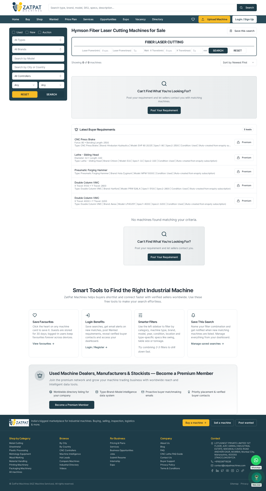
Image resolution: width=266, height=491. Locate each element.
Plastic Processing (18, 450)
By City (63, 443)
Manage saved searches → (207, 343)
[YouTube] (227, 470)
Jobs (112, 454)
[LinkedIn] (217, 470)
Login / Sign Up (244, 19)
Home (15, 19)
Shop (40, 19)
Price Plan (71, 19)
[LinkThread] (242, 470)
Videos (63, 468)
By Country (65, 446)
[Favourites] (193, 19)
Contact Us (166, 457)
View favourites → (43, 343)
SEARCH (52, 94)
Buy (28, 19)
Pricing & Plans (117, 443)
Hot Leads (65, 457)
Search (250, 7)
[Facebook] (212, 470)
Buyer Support (167, 461)
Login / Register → (96, 347)
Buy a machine (194, 422)
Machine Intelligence (70, 454)
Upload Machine (217, 19)
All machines (15, 472)
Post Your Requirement (164, 110)
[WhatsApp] (237, 470)
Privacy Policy (167, 464)
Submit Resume (118, 457)
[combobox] (38, 40)
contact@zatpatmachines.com (229, 465)
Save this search (244, 30)
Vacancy (140, 19)
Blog (162, 446)
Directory (157, 19)
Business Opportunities (121, 450)
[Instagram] (232, 470)
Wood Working (16, 457)
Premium (246, 142)
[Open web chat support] (257, 477)
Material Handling (18, 461)
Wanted (53, 19)
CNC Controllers (68, 450)
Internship (115, 461)
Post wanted (246, 422)
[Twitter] (222, 470)
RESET (25, 94)
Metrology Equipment (20, 454)
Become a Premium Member (71, 404)
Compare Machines (69, 461)
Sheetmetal (15, 446)
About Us (165, 443)
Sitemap (234, 483)
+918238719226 (222, 461)
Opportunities (108, 19)
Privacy (244, 483)
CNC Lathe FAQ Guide (171, 454)
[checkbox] (13, 32)
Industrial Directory (69, 464)
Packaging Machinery (20, 468)
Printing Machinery (18, 464)
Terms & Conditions (170, 468)
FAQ (162, 450)
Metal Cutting (16, 443)
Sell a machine (222, 422)
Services (88, 19)
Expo (126, 19)
